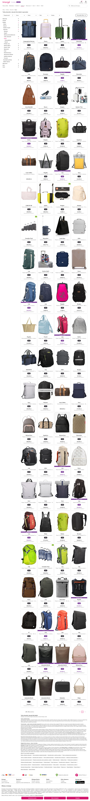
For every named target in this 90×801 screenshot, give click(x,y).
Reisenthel (23, 745)
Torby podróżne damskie (49, 757)
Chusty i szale (7, 47)
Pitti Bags (70, 747)
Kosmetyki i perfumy (7, 60)
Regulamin (18, 781)
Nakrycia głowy (7, 45)
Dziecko (4, 20)
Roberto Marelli (64, 747)
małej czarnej (46, 748)
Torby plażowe (63, 764)
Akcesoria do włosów (8, 54)
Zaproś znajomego (5, 782)
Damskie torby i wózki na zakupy (54, 755)
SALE (4, 67)
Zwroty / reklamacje (36, 782)
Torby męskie (56, 764)
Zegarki (5, 33)
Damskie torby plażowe (37, 757)
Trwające (62, 781)
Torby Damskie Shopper (38, 762)
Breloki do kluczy (7, 52)
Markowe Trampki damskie (71, 757)
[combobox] (77, 6)
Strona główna (49, 781)
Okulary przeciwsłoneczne (9, 34)
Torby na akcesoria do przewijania (69, 755)
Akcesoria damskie (36, 764)
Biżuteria (6, 31)
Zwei (27, 745)
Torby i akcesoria (7, 36)
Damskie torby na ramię (72, 764)
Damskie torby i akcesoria (64, 762)
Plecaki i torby (73, 762)
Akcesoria (5, 29)
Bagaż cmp (63, 767)
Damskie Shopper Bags (25, 767)
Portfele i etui (7, 43)
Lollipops (78, 732)
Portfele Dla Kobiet (48, 767)
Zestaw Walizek (56, 767)
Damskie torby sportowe (60, 757)
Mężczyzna (5, 63)
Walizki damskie (56, 760)
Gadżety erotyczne (8, 56)
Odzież (4, 24)
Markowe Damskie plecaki (26, 762)
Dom (4, 65)
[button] (85, 2)
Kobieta (4, 22)
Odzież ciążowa (6, 61)
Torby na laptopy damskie (26, 757)
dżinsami (40, 748)
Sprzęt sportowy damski (26, 764)
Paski (5, 51)
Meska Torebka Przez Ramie (37, 767)
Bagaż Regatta (32, 769)
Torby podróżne (8, 40)
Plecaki (6, 42)
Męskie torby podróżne (72, 760)
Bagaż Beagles (70, 767)
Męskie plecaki (47, 762)
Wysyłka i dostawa (35, 781)
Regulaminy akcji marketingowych (23, 782)
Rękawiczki (6, 49)
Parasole (6, 58)
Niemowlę (5, 18)
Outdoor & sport (6, 27)
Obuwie (5, 26)
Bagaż (5, 38)
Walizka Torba (63, 760)
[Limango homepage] (6, 2)
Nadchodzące (63, 782)
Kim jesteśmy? (4, 781)
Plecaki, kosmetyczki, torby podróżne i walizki (42, 760)
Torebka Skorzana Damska (46, 764)
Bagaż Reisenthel (24, 769)
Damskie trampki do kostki (26, 760)
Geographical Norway (71, 732)
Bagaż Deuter (77, 767)
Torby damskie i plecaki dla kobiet (39, 755)
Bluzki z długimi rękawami (26, 755)
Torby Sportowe (54, 762)
